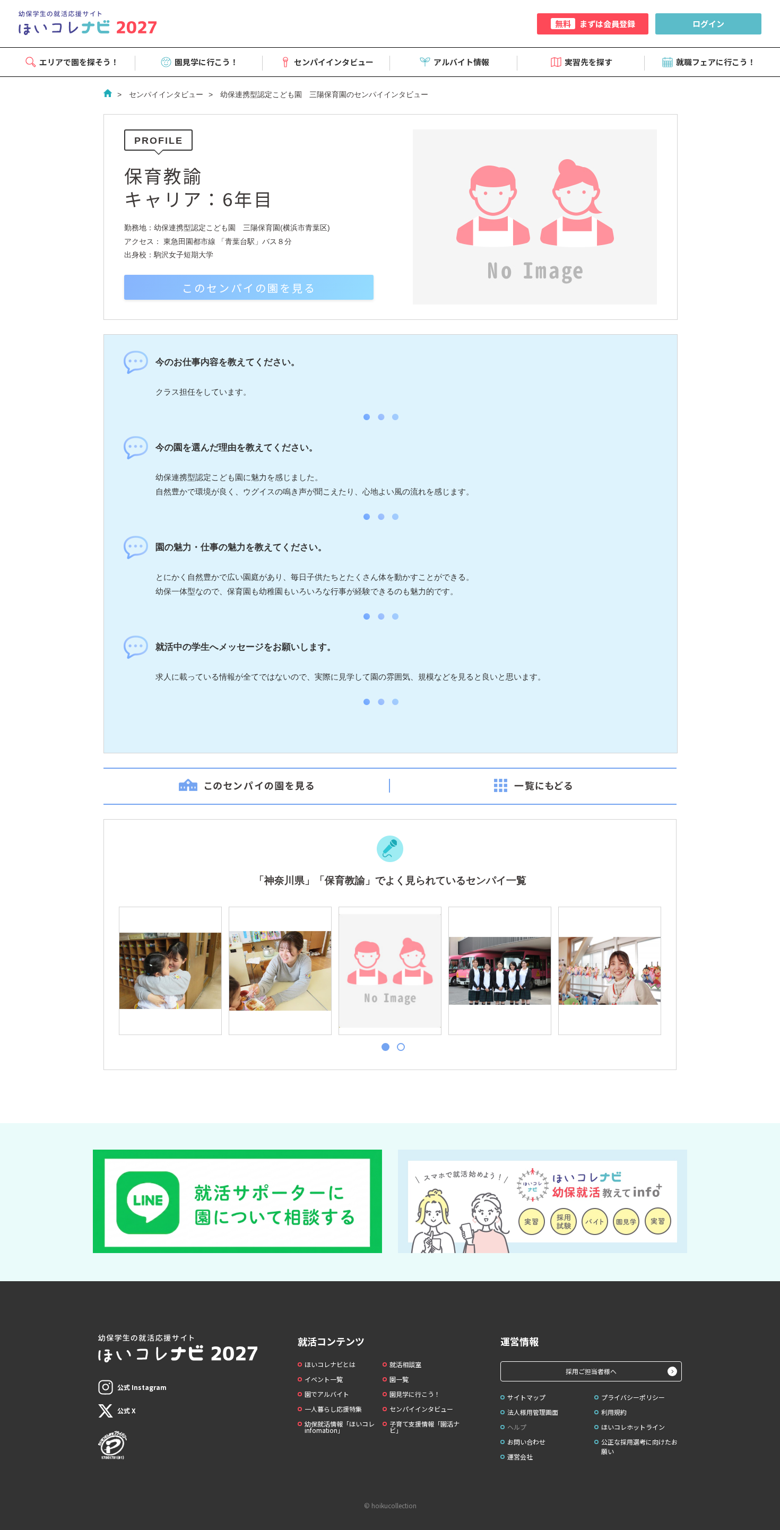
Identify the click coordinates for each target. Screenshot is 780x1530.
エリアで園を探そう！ (79, 61)
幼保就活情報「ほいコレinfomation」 (340, 1427)
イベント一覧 (324, 1379)
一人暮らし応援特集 (333, 1408)
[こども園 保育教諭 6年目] (389, 971)
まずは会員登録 (595, 23)
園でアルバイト (327, 1393)
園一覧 (399, 1379)
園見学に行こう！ (206, 61)
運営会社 (520, 1456)
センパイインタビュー (334, 61)
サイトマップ (526, 1397)
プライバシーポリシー (633, 1397)
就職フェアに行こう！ (716, 61)
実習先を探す (588, 61)
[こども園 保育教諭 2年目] (499, 971)
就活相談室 (405, 1364)
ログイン (708, 23)
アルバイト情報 (461, 61)
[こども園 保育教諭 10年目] (280, 971)
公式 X (126, 1410)
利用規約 (614, 1411)
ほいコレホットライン (633, 1426)
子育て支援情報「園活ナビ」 (424, 1427)
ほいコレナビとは (330, 1364)
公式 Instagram (142, 1387)
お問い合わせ (526, 1441)
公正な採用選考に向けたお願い (639, 1446)
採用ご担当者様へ (591, 1371)
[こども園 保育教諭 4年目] (170, 971)
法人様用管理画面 (532, 1411)
